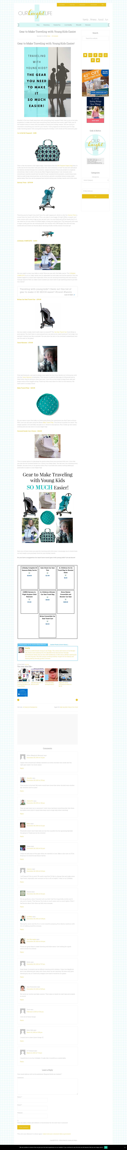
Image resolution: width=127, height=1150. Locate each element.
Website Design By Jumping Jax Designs (68, 1140)
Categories (95, 177)
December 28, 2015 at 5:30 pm (36, 871)
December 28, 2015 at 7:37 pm (36, 964)
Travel (76, 707)
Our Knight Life (63, 13)
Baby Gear (62, 707)
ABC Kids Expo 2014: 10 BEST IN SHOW (37, 683)
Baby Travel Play (48, 422)
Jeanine (29, 869)
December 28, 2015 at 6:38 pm (36, 919)
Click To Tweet (68, 294)
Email (19, 1105)
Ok (106, 1147)
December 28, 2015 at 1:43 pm (36, 803)
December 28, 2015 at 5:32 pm (36, 894)
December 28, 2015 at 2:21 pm (36, 826)
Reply (22, 768)
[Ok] (125, 1147)
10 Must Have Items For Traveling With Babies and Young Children (23, 684)
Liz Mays (29, 916)
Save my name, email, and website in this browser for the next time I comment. (42, 1123)
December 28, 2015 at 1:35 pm (36, 780)
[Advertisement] (47, 728)
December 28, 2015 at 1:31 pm (36, 757)
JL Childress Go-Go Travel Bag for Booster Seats (65, 570)
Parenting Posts (33, 707)
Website (20, 1113)
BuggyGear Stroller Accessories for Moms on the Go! (65, 684)
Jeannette (30, 801)
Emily (27, 648)
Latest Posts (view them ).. (59, 644)
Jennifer (29, 778)
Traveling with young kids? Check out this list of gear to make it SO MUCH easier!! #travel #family (46, 290)
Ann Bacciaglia (31, 939)
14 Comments (55, 36)
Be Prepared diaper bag (64, 165)
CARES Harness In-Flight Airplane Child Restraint (29, 594)
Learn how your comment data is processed (57, 1134)
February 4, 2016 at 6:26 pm (35, 1012)
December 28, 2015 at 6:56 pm (36, 941)
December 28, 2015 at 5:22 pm (36, 848)
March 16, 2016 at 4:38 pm (34, 1032)
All (23, 707)
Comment (20, 1077)
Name (19, 1097)
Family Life (27, 707)
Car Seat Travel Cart (60, 332)
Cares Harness (27, 377)
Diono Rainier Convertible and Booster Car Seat (66, 594)
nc (25, 664)
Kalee (28, 823)
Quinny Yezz (72, 215)
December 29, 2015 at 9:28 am (36, 989)
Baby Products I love (69, 707)
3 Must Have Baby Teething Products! (49, 683)
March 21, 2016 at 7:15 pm (34, 1053)
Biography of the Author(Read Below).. (33, 644)
